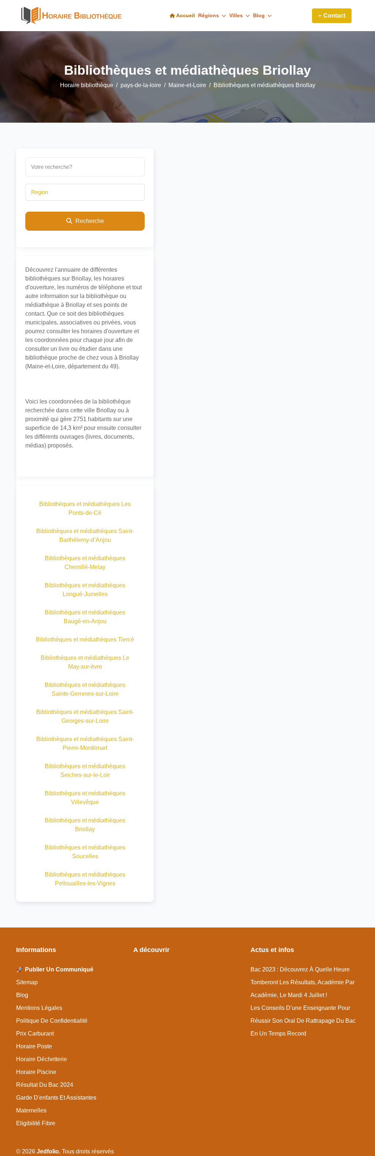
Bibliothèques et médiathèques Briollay (85, 824)
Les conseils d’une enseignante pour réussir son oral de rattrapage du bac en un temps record (303, 1021)
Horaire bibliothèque (86, 85)
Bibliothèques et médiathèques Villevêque (85, 797)
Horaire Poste (34, 1046)
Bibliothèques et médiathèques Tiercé (85, 639)
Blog (259, 15)
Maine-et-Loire (187, 85)
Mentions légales (39, 1008)
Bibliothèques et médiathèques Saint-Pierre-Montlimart (85, 743)
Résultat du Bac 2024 (44, 1085)
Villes (236, 15)
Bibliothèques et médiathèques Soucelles (85, 851)
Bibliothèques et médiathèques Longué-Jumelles (85, 589)
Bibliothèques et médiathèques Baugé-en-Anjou (85, 616)
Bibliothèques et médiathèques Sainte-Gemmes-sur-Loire (85, 689)
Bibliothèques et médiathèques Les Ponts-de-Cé (85, 508)
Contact (334, 15)
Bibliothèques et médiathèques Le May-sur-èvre (85, 662)
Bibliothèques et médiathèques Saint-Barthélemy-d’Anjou (85, 535)
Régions (209, 15)
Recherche (89, 221)
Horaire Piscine (36, 1072)
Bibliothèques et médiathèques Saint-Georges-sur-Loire (85, 716)
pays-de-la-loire (140, 85)
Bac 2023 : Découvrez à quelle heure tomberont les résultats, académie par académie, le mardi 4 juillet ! (302, 982)
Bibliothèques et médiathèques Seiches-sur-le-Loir (85, 770)
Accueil (185, 15)
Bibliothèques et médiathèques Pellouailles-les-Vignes (85, 878)
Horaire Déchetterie (41, 1059)
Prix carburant (35, 1033)
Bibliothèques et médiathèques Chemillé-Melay (85, 562)
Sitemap (27, 982)
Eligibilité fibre (35, 1123)
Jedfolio (48, 1151)
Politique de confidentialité (52, 1021)
